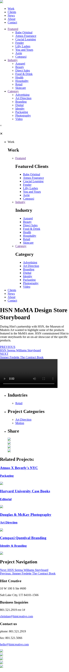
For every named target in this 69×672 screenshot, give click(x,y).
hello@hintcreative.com (14, 644)
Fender (19, 42)
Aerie (18, 53)
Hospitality (22, 81)
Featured (13, 29)
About (11, 19)
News (11, 15)
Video (19, 119)
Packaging (21, 112)
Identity (20, 108)
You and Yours (24, 49)
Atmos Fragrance (25, 36)
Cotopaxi (20, 56)
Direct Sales (22, 70)
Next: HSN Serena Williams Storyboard (24, 570)
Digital (19, 105)
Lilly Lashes (22, 46)
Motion (19, 423)
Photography (23, 115)
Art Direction (23, 98)
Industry (13, 60)
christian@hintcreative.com (16, 616)
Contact (12, 22)
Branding (21, 101)
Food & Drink (24, 74)
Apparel (20, 63)
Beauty (19, 67)
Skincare (20, 87)
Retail (18, 84)
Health (19, 77)
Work (11, 8)
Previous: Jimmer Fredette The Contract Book (28, 573)
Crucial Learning (25, 39)
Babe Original (23, 32)
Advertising (22, 94)
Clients (12, 12)
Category (13, 91)
